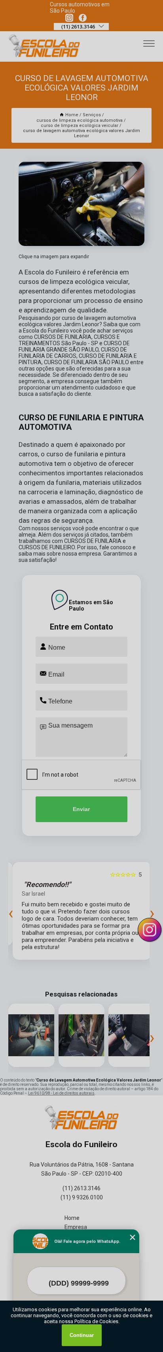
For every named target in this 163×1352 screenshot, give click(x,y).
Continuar (82, 1335)
